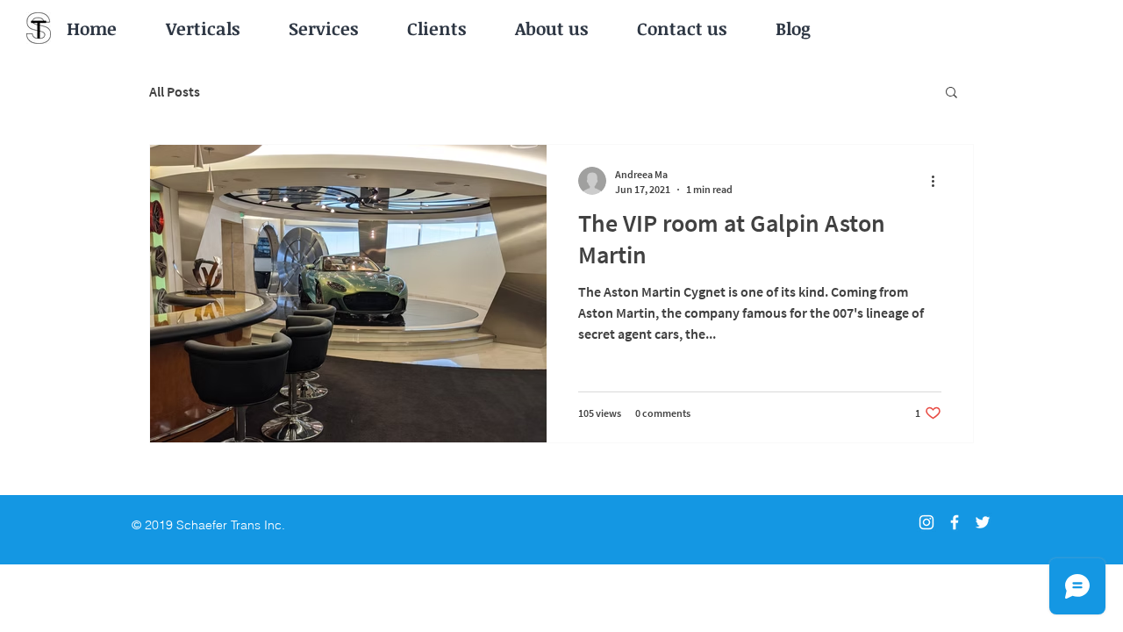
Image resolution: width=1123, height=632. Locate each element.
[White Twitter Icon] (982, 522)
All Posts (174, 91)
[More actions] (938, 180)
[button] (951, 93)
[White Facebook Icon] (954, 522)
